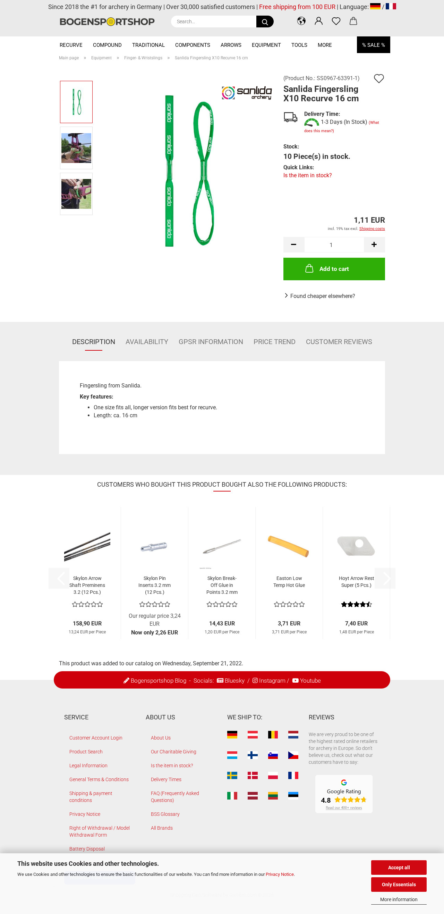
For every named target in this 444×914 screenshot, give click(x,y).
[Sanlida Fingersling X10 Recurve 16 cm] (186, 170)
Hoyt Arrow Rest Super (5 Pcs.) (356, 581)
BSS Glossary (165, 814)
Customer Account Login (95, 738)
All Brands (162, 828)
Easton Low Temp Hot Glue (289, 581)
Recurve (71, 45)
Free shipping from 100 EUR (297, 6)
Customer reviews (339, 342)
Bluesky (235, 680)
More (325, 45)
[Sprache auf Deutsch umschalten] (375, 6)
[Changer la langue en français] (391, 6)
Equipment (266, 45)
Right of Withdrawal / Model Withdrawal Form (99, 831)
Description (93, 342)
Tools (299, 45)
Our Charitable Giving (173, 751)
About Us (161, 738)
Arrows (231, 45)
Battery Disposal (87, 849)
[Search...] (265, 21)
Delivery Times (166, 779)
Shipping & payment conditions (90, 797)
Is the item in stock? (307, 175)
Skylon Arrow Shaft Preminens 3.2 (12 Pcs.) (87, 585)
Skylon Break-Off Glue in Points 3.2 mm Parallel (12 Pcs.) (222, 585)
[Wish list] (336, 20)
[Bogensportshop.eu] (110, 21)
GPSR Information (211, 342)
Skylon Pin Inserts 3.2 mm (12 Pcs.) (154, 585)
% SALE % (373, 45)
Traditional (148, 45)
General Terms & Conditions (99, 779)
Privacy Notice (280, 874)
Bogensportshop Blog (158, 680)
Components (192, 45)
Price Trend (275, 342)
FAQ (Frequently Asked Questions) (175, 797)
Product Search (86, 751)
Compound (107, 45)
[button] (301, 20)
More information (399, 899)
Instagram (272, 680)
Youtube (310, 680)
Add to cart (334, 268)
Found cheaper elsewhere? (322, 296)
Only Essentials (399, 884)
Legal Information (88, 765)
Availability (147, 342)
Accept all (399, 867)
